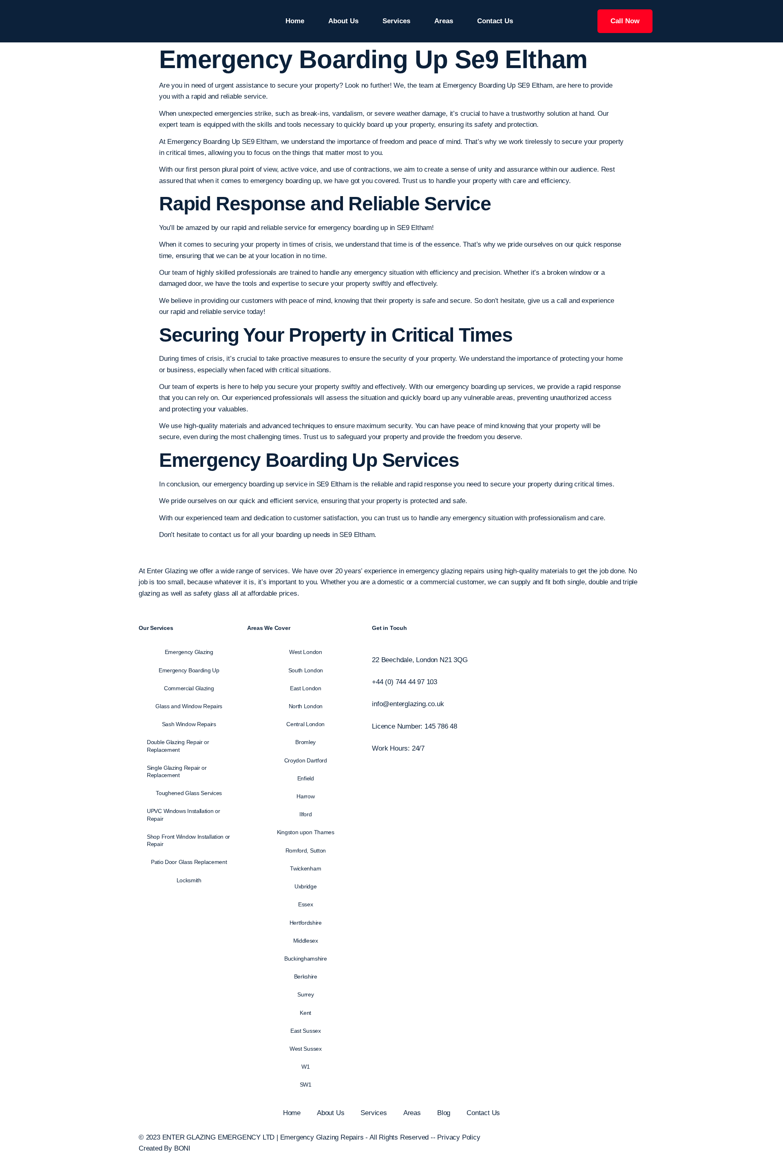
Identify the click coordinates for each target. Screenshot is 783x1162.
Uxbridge (305, 886)
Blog (443, 1113)
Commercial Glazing (189, 688)
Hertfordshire (306, 922)
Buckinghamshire (305, 958)
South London (305, 670)
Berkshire (305, 976)
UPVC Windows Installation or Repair (183, 815)
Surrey (305, 994)
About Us (343, 21)
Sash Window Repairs (189, 724)
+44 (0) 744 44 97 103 (404, 682)
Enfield (305, 778)
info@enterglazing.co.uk (408, 704)
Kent (305, 1013)
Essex (305, 904)
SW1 (306, 1084)
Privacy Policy (458, 1137)
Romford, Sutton (305, 850)
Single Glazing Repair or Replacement (177, 771)
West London (305, 652)
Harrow (305, 796)
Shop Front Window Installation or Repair (188, 840)
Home (294, 21)
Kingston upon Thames (305, 832)
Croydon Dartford (305, 760)
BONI (182, 1148)
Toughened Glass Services (189, 793)
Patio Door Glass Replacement (189, 862)
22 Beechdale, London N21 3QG (419, 660)
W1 (305, 1066)
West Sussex (306, 1048)
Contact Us (495, 21)
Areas (443, 21)
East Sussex (305, 1030)
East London (305, 688)
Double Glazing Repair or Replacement (178, 746)
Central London (305, 724)
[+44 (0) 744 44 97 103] (374, 671)
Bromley (305, 742)
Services (396, 21)
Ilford (305, 814)
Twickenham (305, 868)
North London (306, 706)
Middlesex (305, 940)
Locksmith (189, 880)
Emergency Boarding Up (268, 460)
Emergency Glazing (189, 652)
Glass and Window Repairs (188, 706)
